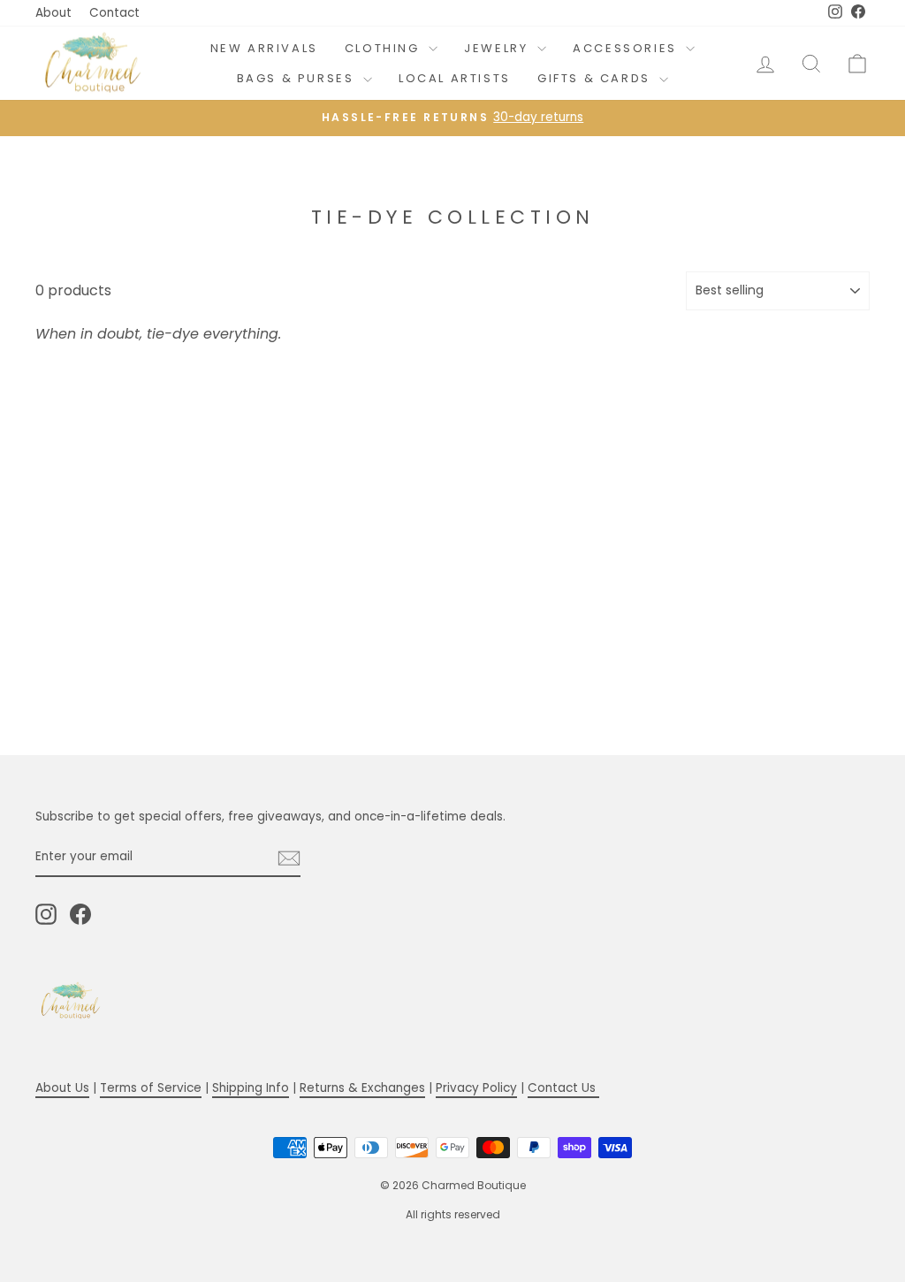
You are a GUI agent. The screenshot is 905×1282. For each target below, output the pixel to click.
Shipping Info (250, 1088)
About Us (62, 1088)
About (53, 12)
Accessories (627, 48)
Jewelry (498, 48)
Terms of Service (151, 1088)
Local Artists (455, 78)
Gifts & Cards (596, 78)
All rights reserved (453, 1214)
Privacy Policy (476, 1088)
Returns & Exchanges (362, 1088)
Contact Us (563, 1088)
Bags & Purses (298, 78)
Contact (114, 12)
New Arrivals (264, 48)
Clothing (384, 48)
